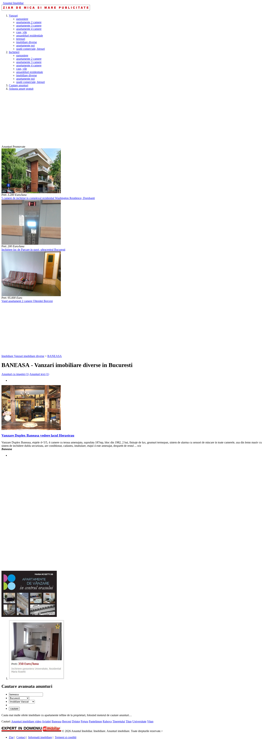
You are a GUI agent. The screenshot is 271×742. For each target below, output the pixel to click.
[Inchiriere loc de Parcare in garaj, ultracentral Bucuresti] (31, 243)
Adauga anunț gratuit (21, 88)
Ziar (11, 737)
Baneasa (56, 721)
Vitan (150, 721)
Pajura (84, 721)
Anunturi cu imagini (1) (15, 374)
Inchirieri (14, 52)
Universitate (139, 721)
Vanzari (13, 15)
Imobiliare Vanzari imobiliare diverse (22, 356)
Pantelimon (95, 721)
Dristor (76, 721)
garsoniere (22, 18)
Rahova (107, 721)
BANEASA (54, 356)
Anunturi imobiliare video (26, 721)
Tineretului (118, 721)
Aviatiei (46, 721)
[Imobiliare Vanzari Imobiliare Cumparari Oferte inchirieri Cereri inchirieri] (22, 701)
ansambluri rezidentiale (29, 35)
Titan (129, 721)
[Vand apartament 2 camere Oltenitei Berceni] (31, 295)
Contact (20, 737)
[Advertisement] (112, 119)
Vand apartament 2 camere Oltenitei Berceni (27, 301)
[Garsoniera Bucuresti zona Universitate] (36, 678)
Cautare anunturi (18, 85)
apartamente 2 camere (28, 22)
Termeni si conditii (65, 737)
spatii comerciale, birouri (30, 48)
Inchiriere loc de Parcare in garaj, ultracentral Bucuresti (33, 249)
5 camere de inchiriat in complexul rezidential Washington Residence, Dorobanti (48, 198)
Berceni (66, 721)
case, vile (21, 32)
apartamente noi (25, 45)
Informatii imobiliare (40, 737)
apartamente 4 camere (28, 28)
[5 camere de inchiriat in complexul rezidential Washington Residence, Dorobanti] (31, 192)
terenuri (20, 38)
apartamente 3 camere (28, 25)
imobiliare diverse (26, 42)
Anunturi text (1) (39, 374)
